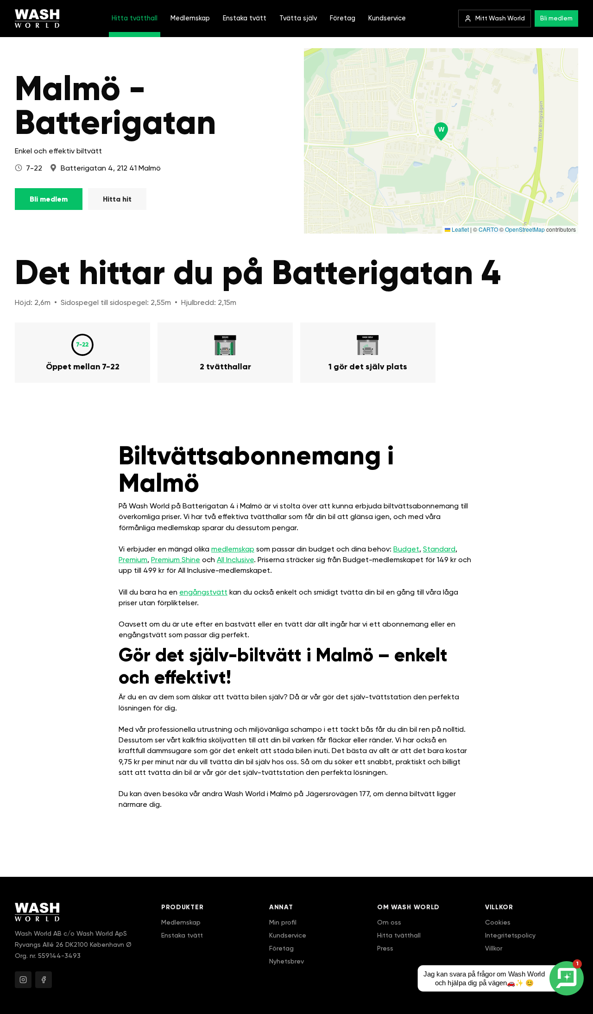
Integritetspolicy (510, 935)
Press (385, 948)
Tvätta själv (298, 18)
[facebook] (43, 979)
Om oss (389, 922)
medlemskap (232, 549)
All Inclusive (235, 559)
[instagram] (23, 979)
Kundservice (387, 18)
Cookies (498, 922)
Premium (133, 559)
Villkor (493, 948)
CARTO (488, 229)
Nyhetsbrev (286, 961)
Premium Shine (175, 559)
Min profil (282, 922)
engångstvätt (203, 592)
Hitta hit (117, 199)
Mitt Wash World (500, 18)
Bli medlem (556, 18)
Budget (406, 549)
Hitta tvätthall (135, 18)
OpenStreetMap (525, 229)
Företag (342, 18)
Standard (439, 549)
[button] (441, 131)
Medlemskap (190, 18)
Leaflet (459, 229)
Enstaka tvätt (244, 18)
